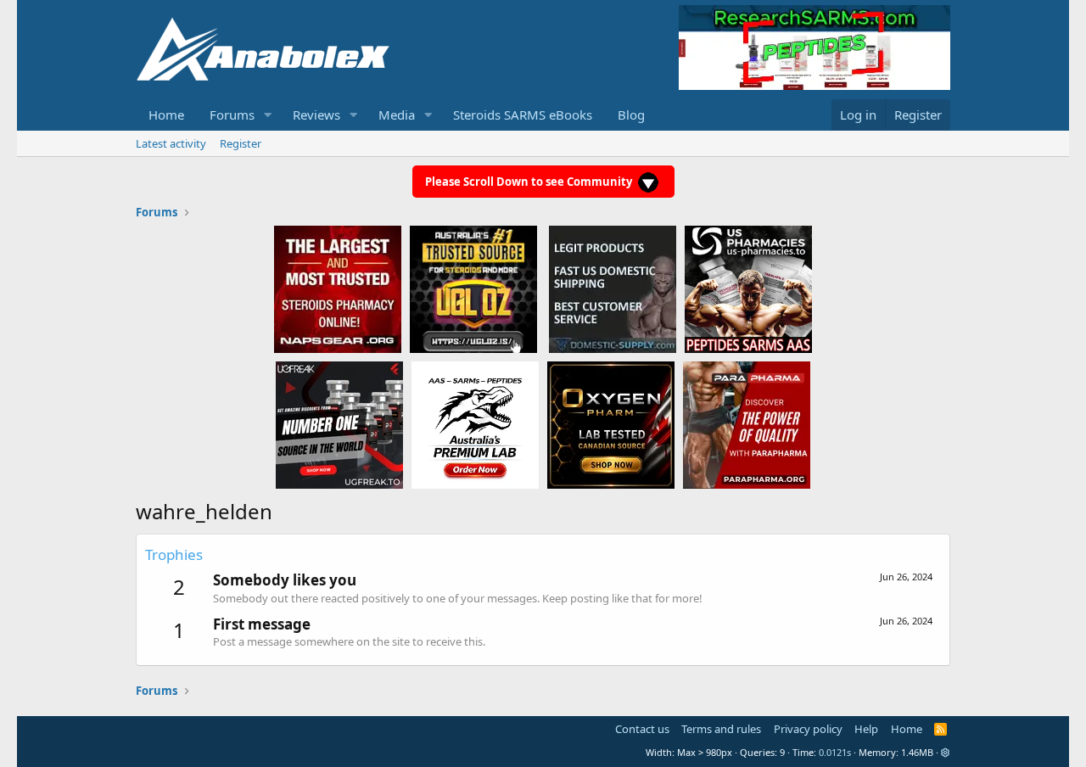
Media (396, 114)
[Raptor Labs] (475, 424)
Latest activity (171, 143)
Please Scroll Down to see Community (530, 181)
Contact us (642, 728)
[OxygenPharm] (611, 424)
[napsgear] (337, 288)
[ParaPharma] (746, 424)
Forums (232, 114)
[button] (268, 115)
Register (240, 143)
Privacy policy (808, 728)
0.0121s (835, 752)
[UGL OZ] (473, 288)
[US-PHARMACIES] (748, 288)
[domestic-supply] (612, 288)
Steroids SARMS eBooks (522, 114)
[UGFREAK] (339, 424)
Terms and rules (721, 728)
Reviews (316, 114)
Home (166, 114)
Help (866, 728)
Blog (631, 114)
